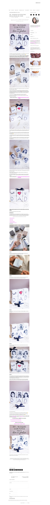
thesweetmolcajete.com (32, 42)
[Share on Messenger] (14, 470)
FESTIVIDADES (11, 12)
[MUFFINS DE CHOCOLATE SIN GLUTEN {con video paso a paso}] (35, 55)
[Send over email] (10, 470)
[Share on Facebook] (16, 470)
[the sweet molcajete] (19, 3)
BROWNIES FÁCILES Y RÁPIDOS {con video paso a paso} (25, 477)
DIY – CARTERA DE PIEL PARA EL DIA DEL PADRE (14, 477)
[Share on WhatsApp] (12, 470)
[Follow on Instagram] (39, 14)
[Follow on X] (33, 14)
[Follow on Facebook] (31, 14)
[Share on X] (18, 470)
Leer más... (35, 43)
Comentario (10, 482)
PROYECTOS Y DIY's (17, 12)
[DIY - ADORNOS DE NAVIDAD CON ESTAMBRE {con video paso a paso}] (35, 63)
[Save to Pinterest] (20, 470)
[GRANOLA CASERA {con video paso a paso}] (35, 73)
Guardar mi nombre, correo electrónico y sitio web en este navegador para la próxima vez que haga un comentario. (18, 496)
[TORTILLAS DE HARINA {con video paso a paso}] (35, 68)
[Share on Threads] (22, 470)
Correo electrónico (11, 491)
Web (9, 493)
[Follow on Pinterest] (36, 14)
